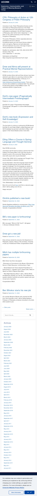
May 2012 (6, 457)
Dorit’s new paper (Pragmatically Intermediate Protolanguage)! (17, 97)
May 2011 (6, 465)
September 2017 (8, 418)
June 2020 (7, 368)
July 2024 (6, 332)
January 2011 (7, 468)
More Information (16, 492)
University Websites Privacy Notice (13, 488)
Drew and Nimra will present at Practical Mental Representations (18, 67)
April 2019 (6, 395)
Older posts (6, 307)
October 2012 (7, 455)
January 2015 (7, 439)
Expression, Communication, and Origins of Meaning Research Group (12, 8)
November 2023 (8, 334)
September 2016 (8, 426)
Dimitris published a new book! (16, 198)
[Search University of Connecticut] (31, 2)
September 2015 (8, 434)
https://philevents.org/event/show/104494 (14, 82)
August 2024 (7, 329)
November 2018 (8, 408)
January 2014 (7, 447)
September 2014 (8, 442)
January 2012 (7, 460)
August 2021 (7, 355)
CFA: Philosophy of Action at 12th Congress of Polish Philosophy (18, 18)
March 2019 (7, 397)
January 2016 (7, 431)
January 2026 (7, 326)
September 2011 (8, 463)
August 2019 (7, 387)
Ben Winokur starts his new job (17, 290)
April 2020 (6, 374)
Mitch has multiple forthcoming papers (16, 253)
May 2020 (6, 371)
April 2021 (6, 358)
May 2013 (6, 450)
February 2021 (8, 363)
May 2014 (6, 444)
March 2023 (7, 337)
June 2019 (7, 392)
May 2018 (6, 413)
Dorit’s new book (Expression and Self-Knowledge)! (18, 117)
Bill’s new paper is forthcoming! (17, 216)
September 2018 (8, 410)
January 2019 (7, 402)
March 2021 (7, 361)
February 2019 (8, 400)
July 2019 (6, 389)
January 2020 (7, 379)
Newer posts (30, 309)
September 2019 (8, 384)
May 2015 (6, 436)
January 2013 (7, 452)
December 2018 (8, 405)
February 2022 (8, 347)
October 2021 (7, 353)
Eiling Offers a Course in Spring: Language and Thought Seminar (17, 140)
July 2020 (6, 366)
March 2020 (7, 376)
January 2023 (7, 340)
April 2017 (6, 421)
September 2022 (8, 342)
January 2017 (7, 423)
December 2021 (8, 350)
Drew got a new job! (12, 233)
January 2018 (7, 416)
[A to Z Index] (35, 2)
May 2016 (6, 429)
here (17, 185)
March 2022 (7, 345)
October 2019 (7, 381)
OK (28, 492)
